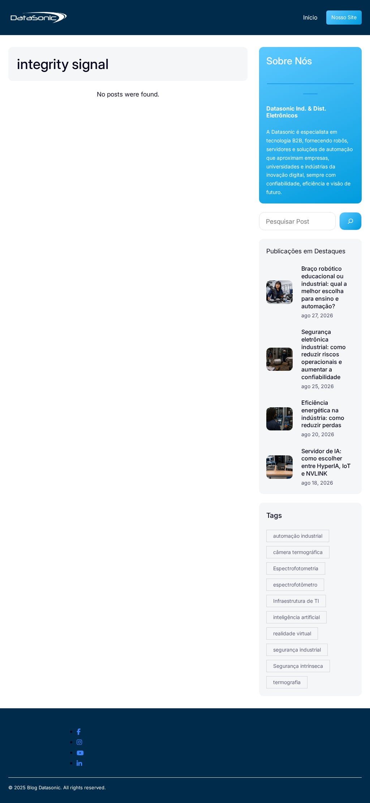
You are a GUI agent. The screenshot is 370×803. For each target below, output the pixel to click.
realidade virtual (292, 633)
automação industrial (297, 536)
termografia (287, 682)
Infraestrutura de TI (296, 601)
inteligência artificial (296, 617)
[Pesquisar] (350, 221)
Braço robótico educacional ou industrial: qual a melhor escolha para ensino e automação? (324, 287)
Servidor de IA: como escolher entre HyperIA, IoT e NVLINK (325, 462)
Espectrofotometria (295, 568)
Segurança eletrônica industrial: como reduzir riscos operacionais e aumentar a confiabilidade (323, 354)
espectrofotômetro (295, 584)
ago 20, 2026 (317, 434)
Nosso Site (344, 17)
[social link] (79, 732)
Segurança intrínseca (298, 666)
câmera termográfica (298, 552)
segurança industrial (297, 650)
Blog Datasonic (43, 787)
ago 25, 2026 (317, 386)
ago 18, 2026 (317, 483)
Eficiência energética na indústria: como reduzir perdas (322, 414)
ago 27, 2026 (317, 315)
